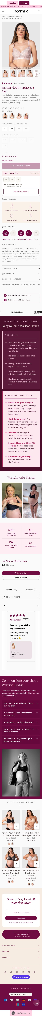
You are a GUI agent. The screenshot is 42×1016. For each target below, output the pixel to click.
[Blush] (19, 116)
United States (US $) (19, 994)
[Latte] (9, 843)
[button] (7, 83)
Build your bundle (21, 191)
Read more (6, 261)
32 (4, 129)
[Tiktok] (11, 972)
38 (26, 129)
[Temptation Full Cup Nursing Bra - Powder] (31, 857)
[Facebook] (5, 972)
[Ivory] (12, 116)
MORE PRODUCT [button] (8, 945)
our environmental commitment (19, 284)
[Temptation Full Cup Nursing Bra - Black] (11, 857)
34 (12, 129)
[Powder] (12, 881)
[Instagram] (23, 972)
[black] (5, 116)
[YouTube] (34, 972)
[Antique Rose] (26, 116)
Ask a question (21, 577)
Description (10, 245)
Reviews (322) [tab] (11, 590)
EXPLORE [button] (5, 951)
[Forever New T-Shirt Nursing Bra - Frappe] (31, 820)
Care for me (9, 273)
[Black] (12, 843)
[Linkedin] (29, 972)
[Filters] (4, 597)
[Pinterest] (17, 972)
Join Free (21, 918)
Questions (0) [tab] (30, 590)
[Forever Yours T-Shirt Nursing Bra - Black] (11, 820)
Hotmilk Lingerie (20, 989)
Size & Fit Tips (10, 268)
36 (19, 129)
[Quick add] (16, 826)
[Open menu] (5, 11)
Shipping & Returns (13, 279)
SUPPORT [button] (6, 957)
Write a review (21, 573)
